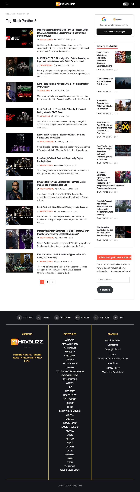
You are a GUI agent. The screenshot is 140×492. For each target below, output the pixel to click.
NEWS (70, 442)
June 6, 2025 (62, 238)
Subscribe (105, 289)
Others (70, 450)
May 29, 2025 (61, 261)
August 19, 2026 (106, 240)
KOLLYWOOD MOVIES (70, 411)
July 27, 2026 (58, 91)
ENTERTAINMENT (69, 375)
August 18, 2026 (63, 40)
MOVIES (70, 431)
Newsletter (112, 363)
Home (8, 14)
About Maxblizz (112, 340)
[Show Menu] (7, 4)
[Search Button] (133, 4)
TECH (70, 462)
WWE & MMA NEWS (70, 470)
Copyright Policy (113, 349)
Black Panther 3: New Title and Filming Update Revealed (62, 207)
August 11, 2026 (62, 65)
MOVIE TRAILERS (69, 427)
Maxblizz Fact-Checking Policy (113, 358)
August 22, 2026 (106, 70)
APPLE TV (70, 351)
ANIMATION (70, 347)
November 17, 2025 (64, 211)
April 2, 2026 (62, 142)
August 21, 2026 (106, 137)
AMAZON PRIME (70, 344)
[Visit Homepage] (65, 4)
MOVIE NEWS (70, 423)
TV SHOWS (70, 466)
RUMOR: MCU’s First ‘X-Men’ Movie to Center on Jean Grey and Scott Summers (105, 127)
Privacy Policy (113, 368)
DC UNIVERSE (70, 363)
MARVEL (70, 415)
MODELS (69, 419)
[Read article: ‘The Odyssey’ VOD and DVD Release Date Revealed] (123, 83)
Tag (13, 14)
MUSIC (70, 434)
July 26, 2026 (58, 116)
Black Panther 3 (23, 14)
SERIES (70, 458)
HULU (70, 407)
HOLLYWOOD (69, 399)
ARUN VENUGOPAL (47, 142)
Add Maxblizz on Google (114, 32)
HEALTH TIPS (69, 395)
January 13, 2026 (63, 165)
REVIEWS (70, 454)
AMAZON (69, 340)
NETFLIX (70, 438)
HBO (70, 387)
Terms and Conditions (112, 372)
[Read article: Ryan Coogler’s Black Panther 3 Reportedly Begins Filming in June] (19, 166)
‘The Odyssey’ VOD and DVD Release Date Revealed (105, 81)
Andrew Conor (46, 40)
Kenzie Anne (45, 91)
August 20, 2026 (106, 163)
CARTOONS (69, 355)
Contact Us (113, 345)
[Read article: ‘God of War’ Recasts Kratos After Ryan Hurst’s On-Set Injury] (123, 105)
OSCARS (70, 446)
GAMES (70, 383)
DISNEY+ (69, 367)
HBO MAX (70, 391)
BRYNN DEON (45, 116)
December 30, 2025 (65, 189)
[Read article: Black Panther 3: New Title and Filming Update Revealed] (19, 215)
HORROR (70, 403)
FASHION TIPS (70, 379)
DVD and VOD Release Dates (70, 371)
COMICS (70, 359)
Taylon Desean (46, 65)
